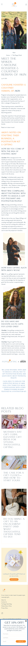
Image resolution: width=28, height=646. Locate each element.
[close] (26, 621)
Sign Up (21, 641)
